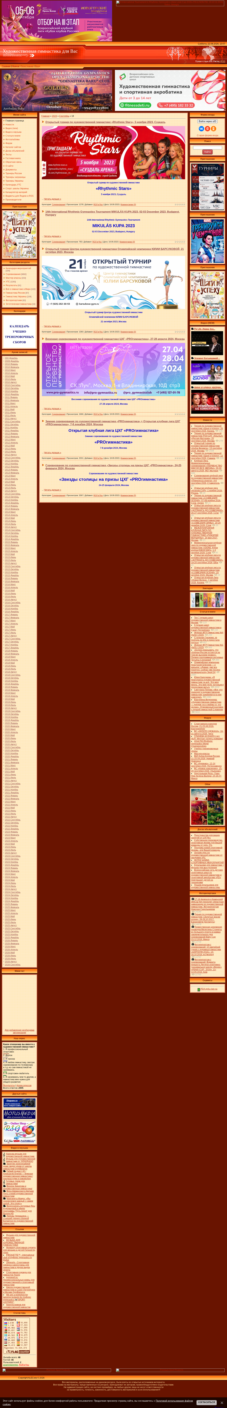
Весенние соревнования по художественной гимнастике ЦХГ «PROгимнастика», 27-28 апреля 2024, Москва (115, 338)
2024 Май (10, 880)
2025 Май (10, 916)
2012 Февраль (12, 436)
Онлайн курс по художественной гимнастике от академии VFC (207, 855)
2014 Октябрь (12, 533)
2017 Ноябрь (11, 645)
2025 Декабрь (12, 937)
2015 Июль (10, 560)
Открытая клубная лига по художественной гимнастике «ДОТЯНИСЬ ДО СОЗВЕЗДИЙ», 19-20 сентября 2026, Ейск (207, 559)
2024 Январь (11, 868)
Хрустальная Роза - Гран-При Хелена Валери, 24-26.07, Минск (206, 776)
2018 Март (10, 657)
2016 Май (10, 590)
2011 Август (11, 418)
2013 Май (10, 482)
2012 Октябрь (12, 461)
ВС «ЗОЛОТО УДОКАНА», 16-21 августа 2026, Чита (207, 732)
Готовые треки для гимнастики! (15, 1182)
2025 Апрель (11, 913)
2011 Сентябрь (12, 421)
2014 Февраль (12, 509)
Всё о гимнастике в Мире (18, 289)
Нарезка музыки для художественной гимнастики (20, 1155)
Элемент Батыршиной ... (207, 358)
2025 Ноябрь (11, 934)
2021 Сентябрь (12, 783)
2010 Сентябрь (12, 385)
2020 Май (10, 735)
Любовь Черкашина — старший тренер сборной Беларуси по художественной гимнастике (18, 1220)
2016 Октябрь (12, 605)
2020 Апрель (11, 732)
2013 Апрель (11, 479)
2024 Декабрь (12, 901)
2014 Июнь (10, 521)
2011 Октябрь (12, 424)
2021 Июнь (10, 774)
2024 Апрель (11, 877)
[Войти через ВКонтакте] (201, 128)
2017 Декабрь (12, 648)
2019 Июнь (10, 702)
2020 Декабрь (12, 756)
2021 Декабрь (12, 792)
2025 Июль (10, 922)
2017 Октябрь (12, 642)
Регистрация (27, 66)
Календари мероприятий (18, 268)
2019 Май (10, 699)
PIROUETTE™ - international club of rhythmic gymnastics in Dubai (18, 1257)
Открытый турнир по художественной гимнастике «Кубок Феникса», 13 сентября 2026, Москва (206, 447)
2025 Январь (11, 904)
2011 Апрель (11, 406)
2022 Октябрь (12, 823)
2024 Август (11, 889)
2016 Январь (11, 578)
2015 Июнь (10, 557)
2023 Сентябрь (12, 856)
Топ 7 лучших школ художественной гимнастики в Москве (206, 620)
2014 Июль (10, 524)
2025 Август (11, 925)
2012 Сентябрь (12, 457)
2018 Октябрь (12, 678)
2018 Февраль (12, 654)
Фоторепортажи (14, 300)
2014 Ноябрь (11, 536)
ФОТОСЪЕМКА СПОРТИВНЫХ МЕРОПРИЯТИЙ (207, 861)
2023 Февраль (12, 835)
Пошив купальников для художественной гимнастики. (205, 886)
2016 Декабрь (12, 611)
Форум (15, 66)
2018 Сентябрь (12, 675)
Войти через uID (207, 121)
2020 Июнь (10, 738)
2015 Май (10, 554)
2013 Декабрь (12, 503)
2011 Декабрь (12, 430)
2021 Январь (11, 759)
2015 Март (10, 548)
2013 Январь (11, 470)
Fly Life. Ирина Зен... (204, 329)
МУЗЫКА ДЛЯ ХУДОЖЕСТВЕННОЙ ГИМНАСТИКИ (13, 1242)
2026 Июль (10, 958)
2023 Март (10, 838)
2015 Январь (11, 542)
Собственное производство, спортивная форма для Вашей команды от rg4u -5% (207, 842)
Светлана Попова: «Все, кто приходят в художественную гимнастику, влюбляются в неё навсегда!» (207, 693)
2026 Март (10, 946)
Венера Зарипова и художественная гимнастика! (17, 1187)
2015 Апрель (11, 551)
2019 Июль (10, 705)
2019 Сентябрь (12, 711)
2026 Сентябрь (12, 964)
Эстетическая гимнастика (19, 304)
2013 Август (11, 491)
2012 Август (11, 454)
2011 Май (10, 409)
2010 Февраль (12, 367)
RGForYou (24, 1365)
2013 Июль (10, 488)
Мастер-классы (13, 278)
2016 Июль (10, 596)
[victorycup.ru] (207, 209)
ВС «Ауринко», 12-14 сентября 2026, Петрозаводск (206, 764)
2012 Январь (11, 433)
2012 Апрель (11, 442)
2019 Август (11, 708)
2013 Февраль (12, 473)
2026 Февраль (12, 943)
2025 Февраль (12, 907)
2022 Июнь (10, 811)
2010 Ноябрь (11, 391)
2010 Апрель (11, 373)
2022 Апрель (11, 804)
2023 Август (11, 853)
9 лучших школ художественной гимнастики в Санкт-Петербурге (206, 627)
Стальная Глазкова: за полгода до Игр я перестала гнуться (205, 640)
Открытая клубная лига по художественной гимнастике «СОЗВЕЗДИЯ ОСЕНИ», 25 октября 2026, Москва (206, 571)
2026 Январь (11, 940)
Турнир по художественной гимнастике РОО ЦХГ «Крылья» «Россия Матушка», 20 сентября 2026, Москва (207, 437)
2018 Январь (11, 651)
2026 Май (10, 952)
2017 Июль (10, 632)
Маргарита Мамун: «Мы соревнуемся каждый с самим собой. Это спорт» (18, 1201)
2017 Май (10, 626)
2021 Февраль (12, 762)
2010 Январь (11, 364)
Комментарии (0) (128, 204)
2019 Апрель (11, 696)
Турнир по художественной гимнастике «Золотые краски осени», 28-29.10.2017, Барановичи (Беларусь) (206, 918)
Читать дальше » (52, 199)
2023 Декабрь (12, 865)
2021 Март (10, 765)
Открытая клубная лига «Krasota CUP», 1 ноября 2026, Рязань (207, 490)
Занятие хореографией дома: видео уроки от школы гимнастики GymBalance (17, 1166)
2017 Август (11, 636)
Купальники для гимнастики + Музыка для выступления (207, 866)
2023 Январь (11, 832)
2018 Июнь (10, 666)
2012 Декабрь (12, 467)
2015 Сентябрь (12, 566)
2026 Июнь (10, 955)
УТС (8, 281)
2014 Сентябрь (12, 530)
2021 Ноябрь (11, 789)
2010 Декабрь (12, 394)
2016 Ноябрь (11, 608)
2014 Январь (11, 506)
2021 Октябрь (12, 786)
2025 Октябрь (12, 931)
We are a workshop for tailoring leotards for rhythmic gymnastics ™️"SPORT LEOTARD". (17, 1298)
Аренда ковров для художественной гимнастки (17, 1305)
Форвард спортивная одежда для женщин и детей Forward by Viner (19, 1250)
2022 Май (10, 807)
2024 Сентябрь (12, 892)
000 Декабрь (11, 358)
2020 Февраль (12, 726)
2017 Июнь (10, 629)
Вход (37, 66)
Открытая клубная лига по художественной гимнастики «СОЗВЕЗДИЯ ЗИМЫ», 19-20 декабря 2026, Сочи (206, 522)
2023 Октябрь (12, 859)
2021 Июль (10, 777)
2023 (54, 116)
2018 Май (10, 663)
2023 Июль (10, 850)
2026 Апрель (11, 949)
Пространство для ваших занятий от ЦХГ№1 (205, 836)
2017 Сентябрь (12, 639)
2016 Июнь (10, 593)
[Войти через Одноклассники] (213, 128)
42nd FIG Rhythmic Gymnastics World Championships (202, 743)
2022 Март (10, 801)
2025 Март (10, 910)
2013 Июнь (10, 485)
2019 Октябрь (12, 714)
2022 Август (11, 817)
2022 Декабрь (12, 829)
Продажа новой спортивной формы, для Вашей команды (206, 848)
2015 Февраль (12, 545)
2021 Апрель (11, 768)
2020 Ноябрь (11, 753)
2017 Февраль (12, 617)
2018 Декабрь (12, 684)
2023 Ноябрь (11, 862)
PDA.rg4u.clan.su (208, 989)
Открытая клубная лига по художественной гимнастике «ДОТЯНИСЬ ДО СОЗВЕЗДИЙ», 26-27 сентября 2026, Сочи (207, 509)
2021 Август (11, 780)
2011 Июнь (10, 412)
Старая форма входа (207, 135)
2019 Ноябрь (11, 717)
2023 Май (10, 844)
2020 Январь (11, 723)
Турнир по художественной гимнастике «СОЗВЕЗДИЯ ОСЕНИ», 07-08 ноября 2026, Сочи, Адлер (206, 499)
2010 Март (10, 370)
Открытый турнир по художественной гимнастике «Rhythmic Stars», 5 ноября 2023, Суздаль (105, 122)
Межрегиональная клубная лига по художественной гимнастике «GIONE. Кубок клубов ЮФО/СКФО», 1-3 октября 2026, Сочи (206, 548)
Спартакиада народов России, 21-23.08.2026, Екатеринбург (204, 726)
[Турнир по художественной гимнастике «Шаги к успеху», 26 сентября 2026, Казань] (207, 317)
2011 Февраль (12, 400)
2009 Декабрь (12, 361)
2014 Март (10, 512)
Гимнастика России (15, 293)
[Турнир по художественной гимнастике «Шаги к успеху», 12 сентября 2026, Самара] (19, 257)
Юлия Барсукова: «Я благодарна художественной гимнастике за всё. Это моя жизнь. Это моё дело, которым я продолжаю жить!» (207, 682)
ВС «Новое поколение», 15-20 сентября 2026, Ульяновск (206, 769)
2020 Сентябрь (12, 747)
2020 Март (10, 729)
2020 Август (11, 744)
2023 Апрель (11, 841)
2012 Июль (10, 451)
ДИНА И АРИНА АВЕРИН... (208, 387)
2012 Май (10, 445)
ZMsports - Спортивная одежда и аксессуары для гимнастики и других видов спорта (16, 1266)
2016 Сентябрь (12, 602)
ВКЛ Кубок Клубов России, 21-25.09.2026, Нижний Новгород (205, 758)
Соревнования (13, 274)
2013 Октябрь (12, 497)
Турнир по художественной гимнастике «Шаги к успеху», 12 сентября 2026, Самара (207, 456)
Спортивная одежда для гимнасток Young (17, 1273)
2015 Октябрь (12, 569)
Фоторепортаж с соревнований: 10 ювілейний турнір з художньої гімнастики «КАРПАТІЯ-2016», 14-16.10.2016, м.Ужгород (206, 949)
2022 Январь (11, 795)
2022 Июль (10, 814)
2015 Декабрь (12, 575)
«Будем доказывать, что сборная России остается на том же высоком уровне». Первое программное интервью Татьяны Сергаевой (207, 655)
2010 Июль (10, 379)
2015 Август (11, 563)
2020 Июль (10, 741)
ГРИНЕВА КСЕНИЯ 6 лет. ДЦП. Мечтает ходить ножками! (207, 737)
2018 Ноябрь (11, 681)
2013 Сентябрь (12, 494)
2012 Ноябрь (11, 464)
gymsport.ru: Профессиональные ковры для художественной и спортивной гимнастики (19, 1281)
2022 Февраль (12, 798)
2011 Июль (10, 415)
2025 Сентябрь (12, 928)
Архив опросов (23, 1085)
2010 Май (10, 376)
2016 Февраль (12, 581)
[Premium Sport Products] (56, 1371)
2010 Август (11, 382)
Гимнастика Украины (16, 296)
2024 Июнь (10, 883)
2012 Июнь (10, 448)
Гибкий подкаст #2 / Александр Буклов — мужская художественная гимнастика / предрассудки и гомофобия (18, 1175)
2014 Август (11, 527)
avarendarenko (10, 1365)
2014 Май (10, 518)
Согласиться (206, 1402)
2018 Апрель (11, 660)
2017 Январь (11, 614)
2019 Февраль (12, 690)
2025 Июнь (10, 919)
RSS (223, 61)
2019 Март (10, 693)
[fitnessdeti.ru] (170, 110)
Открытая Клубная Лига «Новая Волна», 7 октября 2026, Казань (204, 580)
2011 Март (10, 403)
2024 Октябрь (12, 895)
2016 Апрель (11, 587)
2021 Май (10, 771)
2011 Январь (11, 397)
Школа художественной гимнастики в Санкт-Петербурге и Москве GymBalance (19, 1290)
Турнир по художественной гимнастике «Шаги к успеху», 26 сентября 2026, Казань (207, 428)
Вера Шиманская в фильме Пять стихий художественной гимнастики (18, 1193)
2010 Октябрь (12, 388)
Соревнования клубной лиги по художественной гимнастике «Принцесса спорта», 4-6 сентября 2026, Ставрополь (207, 479)
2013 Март (10, 476)
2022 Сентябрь (12, 820)
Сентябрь (64, 116)
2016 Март (10, 584)
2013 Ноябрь (11, 500)
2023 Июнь (10, 847)
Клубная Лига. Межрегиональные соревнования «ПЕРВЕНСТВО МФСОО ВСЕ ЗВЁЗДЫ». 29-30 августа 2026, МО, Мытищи (206, 466)
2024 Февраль (12, 871)
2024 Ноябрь (11, 898)
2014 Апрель (11, 515)
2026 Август (11, 961)
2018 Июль (10, 669)
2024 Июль (10, 886)
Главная (6, 66)
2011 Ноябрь (11, 427)
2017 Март (10, 620)
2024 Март (10, 874)
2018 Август (11, 672)
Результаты (11, 285)
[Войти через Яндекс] (207, 128)
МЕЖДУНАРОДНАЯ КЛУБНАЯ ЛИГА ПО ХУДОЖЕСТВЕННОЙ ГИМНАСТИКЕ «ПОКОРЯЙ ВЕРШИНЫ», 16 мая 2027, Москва (204, 534)
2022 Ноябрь (11, 826)
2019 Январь (11, 687)
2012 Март (10, 439)
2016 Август (11, 599)
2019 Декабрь (12, 720)
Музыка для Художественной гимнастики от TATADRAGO (20, 1160)
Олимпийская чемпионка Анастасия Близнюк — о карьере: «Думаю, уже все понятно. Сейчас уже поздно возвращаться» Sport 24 (205, 667)
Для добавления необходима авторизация (19, 1031)
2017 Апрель (11, 623)
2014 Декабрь (12, 539)
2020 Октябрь (12, 750)
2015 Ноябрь (11, 572)
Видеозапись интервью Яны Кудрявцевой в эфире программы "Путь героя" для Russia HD (19, 1210)
